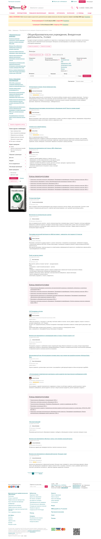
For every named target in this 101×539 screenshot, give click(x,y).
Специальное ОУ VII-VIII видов (37, 509)
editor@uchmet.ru (76, 486)
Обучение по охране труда (17, 139)
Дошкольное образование (35, 496)
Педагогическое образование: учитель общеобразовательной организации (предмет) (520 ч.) (53, 181)
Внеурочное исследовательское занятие (40, 214)
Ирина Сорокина (35, 218)
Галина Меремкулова (36, 458)
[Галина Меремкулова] (30, 458)
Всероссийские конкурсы (35, 519)
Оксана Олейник (35, 152)
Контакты (10, 517)
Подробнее (87, 16)
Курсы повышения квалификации (18, 133)
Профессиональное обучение (17, 137)
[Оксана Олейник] (30, 152)
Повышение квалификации (37, 13)
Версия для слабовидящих (60, 1)
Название (53, 73)
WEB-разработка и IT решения (59, 508)
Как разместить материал (35, 500)
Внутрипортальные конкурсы (36, 517)
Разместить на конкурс (45, 46)
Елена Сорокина (35, 315)
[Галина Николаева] (30, 340)
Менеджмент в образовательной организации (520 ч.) (43, 299)
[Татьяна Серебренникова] (30, 202)
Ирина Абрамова (35, 425)
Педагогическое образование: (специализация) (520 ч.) (43, 400)
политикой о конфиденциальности (34, 530)
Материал (31, 73)
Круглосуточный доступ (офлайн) (16, 150)
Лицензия (10, 518)
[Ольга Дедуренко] (30, 112)
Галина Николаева (36, 339)
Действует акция (14, 174)
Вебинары (51, 13)
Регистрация (90, 1)
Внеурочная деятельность (36, 54)
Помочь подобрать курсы (17, 124)
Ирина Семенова (35, 238)
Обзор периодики (55, 500)
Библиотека (33, 493)
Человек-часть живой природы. (37, 126)
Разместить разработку (33, 46)
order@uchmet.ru (76, 487)
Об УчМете (11, 515)
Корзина (75, 1)
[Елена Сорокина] (30, 315)
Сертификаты (61, 13)
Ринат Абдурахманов (36, 361)
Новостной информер (56, 498)
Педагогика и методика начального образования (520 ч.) (44, 293)
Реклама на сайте (12, 524)
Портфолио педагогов (35, 507)
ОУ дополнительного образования (37, 504)
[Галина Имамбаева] (30, 443)
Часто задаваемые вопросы (14, 512)
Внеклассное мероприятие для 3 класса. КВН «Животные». (45, 148)
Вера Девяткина (35, 259)
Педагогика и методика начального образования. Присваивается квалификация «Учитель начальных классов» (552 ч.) (59, 179)
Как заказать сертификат (35, 498)
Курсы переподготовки (16, 131)
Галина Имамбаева (36, 442)
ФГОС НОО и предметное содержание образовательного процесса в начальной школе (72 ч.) (17, 84)
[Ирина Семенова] (30, 238)
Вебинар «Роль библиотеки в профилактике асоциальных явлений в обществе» (15, 47)
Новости (53, 493)
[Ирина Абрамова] (30, 426)
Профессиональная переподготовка (16, 499)
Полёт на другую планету (36, 255)
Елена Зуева (34, 130)
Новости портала (55, 496)
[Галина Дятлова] (30, 378)
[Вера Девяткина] (30, 259)
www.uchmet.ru (32, 531)
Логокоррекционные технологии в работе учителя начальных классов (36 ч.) (17, 117)
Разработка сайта (11, 533)
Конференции (11, 503)
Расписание (70, 13)
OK (46, 486)
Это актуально (54, 502)
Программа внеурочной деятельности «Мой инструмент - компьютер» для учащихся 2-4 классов (55, 234)
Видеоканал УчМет (34, 495)
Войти (83, 1)
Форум (53, 505)
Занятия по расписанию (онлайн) (18, 148)
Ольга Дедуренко (35, 112)
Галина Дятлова (35, 378)
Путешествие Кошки (34, 198)
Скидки (12, 13)
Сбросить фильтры (56, 54)
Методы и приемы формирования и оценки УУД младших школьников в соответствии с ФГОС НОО (17, 71)
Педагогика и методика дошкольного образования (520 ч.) (44, 183)
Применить (13, 178)
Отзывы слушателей (13, 498)
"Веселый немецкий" (35, 421)
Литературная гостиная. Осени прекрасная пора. (42, 86)
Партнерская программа (14, 1)
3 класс (47, 54)
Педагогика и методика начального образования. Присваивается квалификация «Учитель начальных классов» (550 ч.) (59, 185)
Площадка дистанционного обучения (38, 506)
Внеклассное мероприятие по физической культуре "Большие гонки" (48, 454)
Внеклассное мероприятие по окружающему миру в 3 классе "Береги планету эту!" (52, 335)
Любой (12, 146)
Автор (65, 73)
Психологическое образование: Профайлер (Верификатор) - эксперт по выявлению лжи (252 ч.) (53, 404)
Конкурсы (32, 516)
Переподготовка (22, 13)
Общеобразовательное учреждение (38, 502)
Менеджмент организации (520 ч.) (38, 406)
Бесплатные (13, 172)
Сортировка (71, 81)
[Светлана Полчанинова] (30, 91)
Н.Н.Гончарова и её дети (36, 311)
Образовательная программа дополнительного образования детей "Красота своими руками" (54, 108)
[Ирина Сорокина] (30, 219)
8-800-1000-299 (86, 8)
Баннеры (10, 522)
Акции (52, 515)
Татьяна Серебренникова (37, 202)
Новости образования (56, 495)
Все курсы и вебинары (16, 141)
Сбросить (22, 178)
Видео (79, 76)
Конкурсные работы (34, 521)
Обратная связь (11, 520)
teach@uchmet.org (77, 485)
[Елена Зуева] (30, 131)
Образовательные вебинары (17, 135)
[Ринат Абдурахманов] (30, 361)
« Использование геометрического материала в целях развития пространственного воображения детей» (58, 374)
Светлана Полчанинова (37, 90)
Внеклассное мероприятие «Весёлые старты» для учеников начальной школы (50, 438)
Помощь (81, 13)
